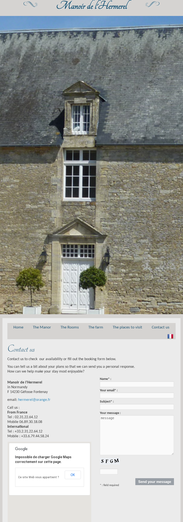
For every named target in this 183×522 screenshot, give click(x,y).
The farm (95, 327)
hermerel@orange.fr (34, 400)
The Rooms (70, 327)
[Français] (170, 336)
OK (73, 475)
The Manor (42, 327)
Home (18, 327)
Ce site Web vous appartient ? (38, 477)
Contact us (160, 327)
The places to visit (127, 327)
